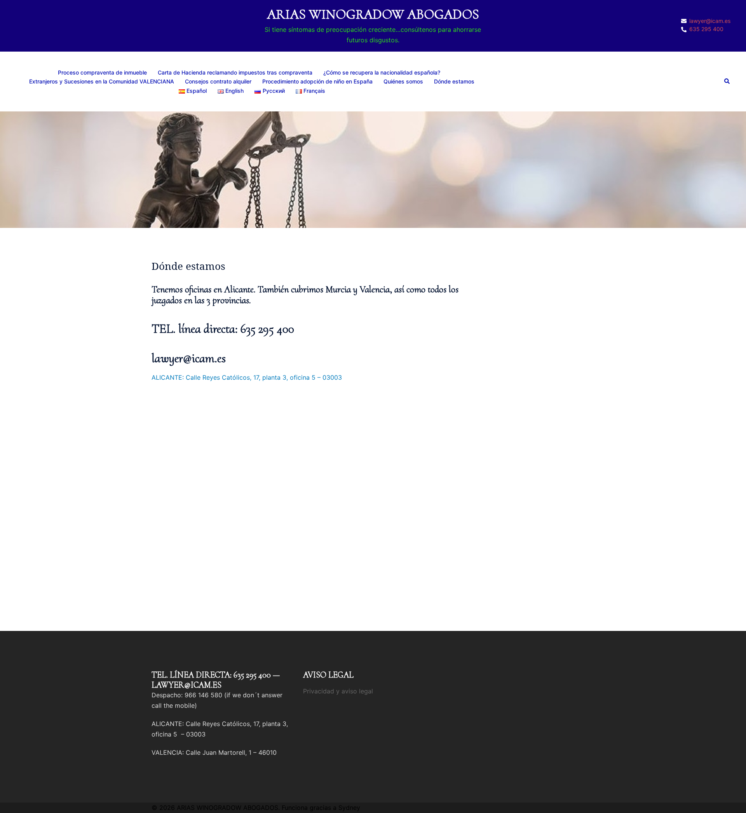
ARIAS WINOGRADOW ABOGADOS (373, 14)
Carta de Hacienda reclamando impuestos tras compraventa (235, 72)
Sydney (349, 807)
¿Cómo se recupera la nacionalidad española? (381, 72)
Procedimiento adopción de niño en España (317, 81)
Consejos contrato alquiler (218, 81)
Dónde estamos (454, 81)
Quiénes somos (403, 81)
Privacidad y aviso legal (338, 691)
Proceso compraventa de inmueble (102, 72)
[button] (727, 81)
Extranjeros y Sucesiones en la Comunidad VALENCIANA (101, 81)
